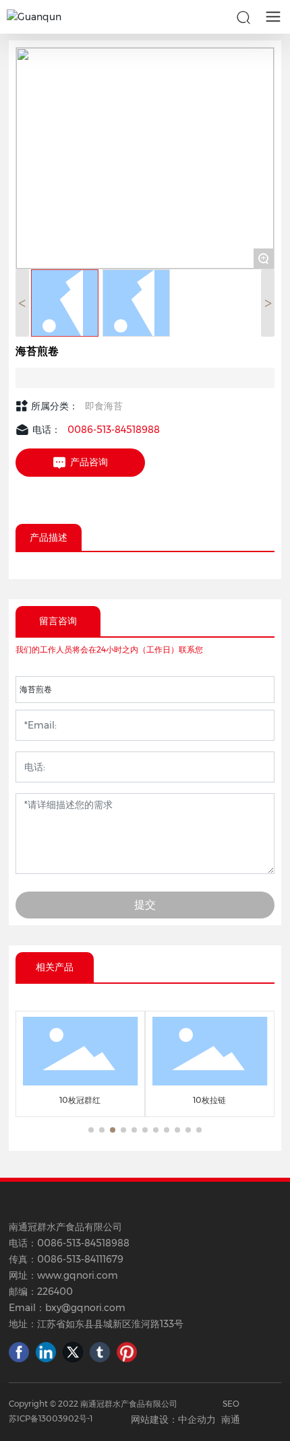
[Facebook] (19, 1352)
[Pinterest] (127, 1352)
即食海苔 (104, 406)
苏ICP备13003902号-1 (50, 1418)
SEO (231, 1404)
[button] (91, 1130)
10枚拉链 (209, 1100)
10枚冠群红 (79, 1100)
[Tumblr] (100, 1352)
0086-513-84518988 (113, 430)
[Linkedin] (46, 1352)
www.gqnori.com (77, 1275)
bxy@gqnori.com (85, 1308)
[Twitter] (73, 1352)
